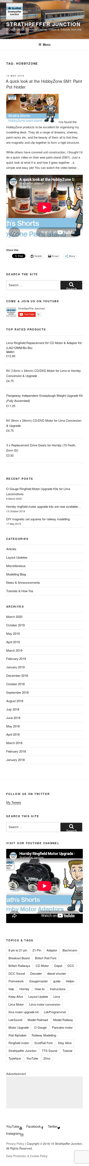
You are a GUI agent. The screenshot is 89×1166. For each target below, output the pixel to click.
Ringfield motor (18, 1043)
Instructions (58, 989)
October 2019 (15, 625)
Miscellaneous (16, 566)
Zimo (46, 1058)
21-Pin (36, 950)
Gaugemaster (38, 981)
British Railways (19, 965)
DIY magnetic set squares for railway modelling (38, 519)
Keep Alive (15, 996)
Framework (16, 981)
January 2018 (15, 759)
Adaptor (52, 950)
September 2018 (17, 692)
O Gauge (40, 1027)
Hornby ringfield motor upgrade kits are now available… (43, 506)
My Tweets (13, 802)
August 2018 (14, 701)
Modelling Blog (16, 574)
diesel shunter (56, 973)
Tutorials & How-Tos (19, 591)
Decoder (36, 973)
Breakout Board (19, 958)
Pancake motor (62, 1027)
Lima (56, 996)
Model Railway (63, 1020)
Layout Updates (17, 557)
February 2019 (16, 658)
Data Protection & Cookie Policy (27, 1156)
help (11, 989)
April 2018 (13, 734)
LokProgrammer (55, 1012)
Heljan (70, 981)
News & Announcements (23, 582)
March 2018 (14, 743)
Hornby (24, 989)
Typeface (14, 1058)
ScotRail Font (43, 1043)
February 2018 (16, 751)
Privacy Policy (15, 1143)
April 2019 (13, 642)
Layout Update (38, 996)
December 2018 (17, 675)
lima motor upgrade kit (23, 1012)
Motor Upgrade (18, 1027)
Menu (47, 44)
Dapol (58, 965)
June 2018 (13, 717)
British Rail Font (45, 958)
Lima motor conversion (44, 1004)
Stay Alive (65, 1043)
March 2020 (14, 616)
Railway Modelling (44, 1035)
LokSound (15, 1020)
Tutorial (67, 1050)
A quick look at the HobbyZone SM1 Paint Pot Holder (44, 84)
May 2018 (13, 726)
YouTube (32, 1058)
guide (56, 981)
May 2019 (13, 633)
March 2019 (14, 650)
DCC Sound (16, 973)
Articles (11, 549)
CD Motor (42, 965)
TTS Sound (49, 1050)
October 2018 (15, 684)
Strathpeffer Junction (43, 24)
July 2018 (12, 709)
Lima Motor (16, 1004)
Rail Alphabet (17, 1035)
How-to (39, 989)
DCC (70, 965)
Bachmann (70, 950)
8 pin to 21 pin (17, 950)
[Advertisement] (44, 1092)
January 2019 (15, 667)
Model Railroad (38, 1020)
